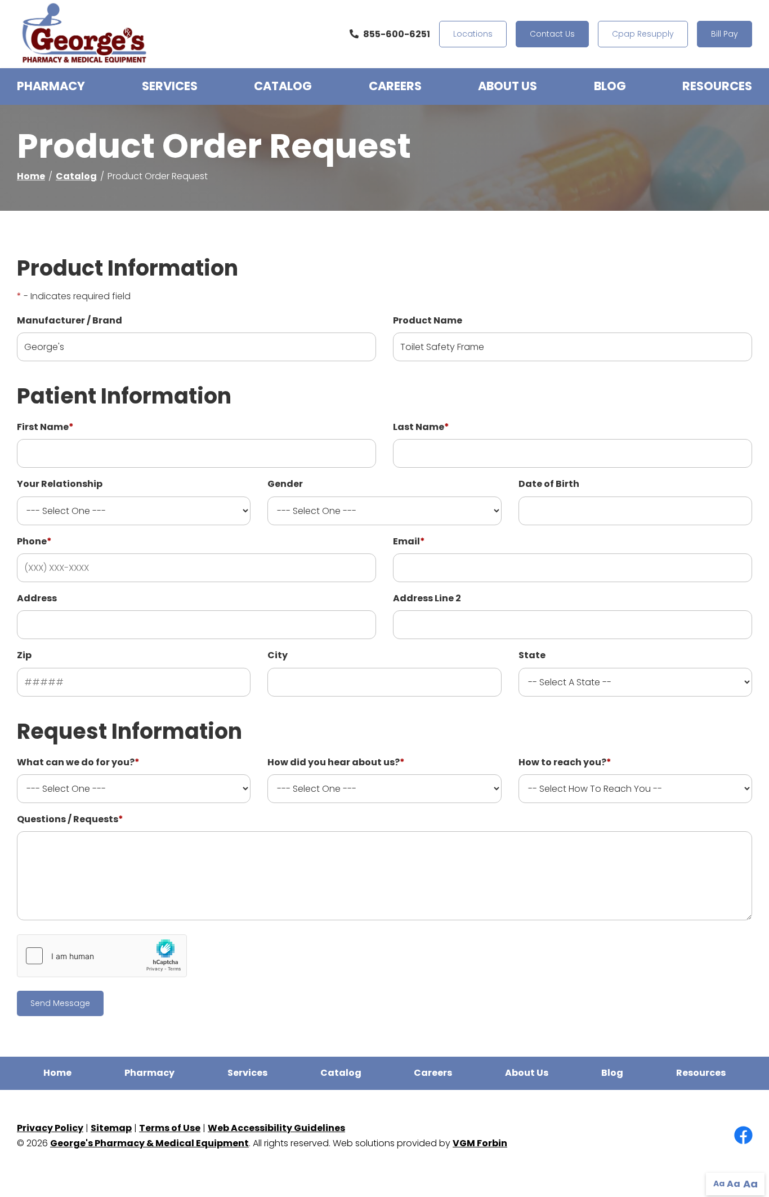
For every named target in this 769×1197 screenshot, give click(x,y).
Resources (717, 86)
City (277, 655)
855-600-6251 (396, 34)
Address (37, 598)
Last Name (421, 426)
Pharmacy (51, 86)
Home (31, 176)
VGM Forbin (480, 1143)
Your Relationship (59, 483)
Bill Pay (724, 33)
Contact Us (552, 33)
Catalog (283, 86)
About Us (507, 86)
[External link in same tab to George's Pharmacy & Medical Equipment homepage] (84, 34)
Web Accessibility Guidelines (276, 1127)
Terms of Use (169, 1127)
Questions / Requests (70, 819)
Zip (24, 655)
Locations (473, 33)
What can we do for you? (78, 762)
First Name (45, 426)
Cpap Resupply (643, 33)
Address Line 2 (427, 598)
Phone (34, 541)
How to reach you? (564, 762)
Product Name (427, 320)
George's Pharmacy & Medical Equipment (149, 1143)
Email (409, 541)
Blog (610, 86)
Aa (719, 1183)
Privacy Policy (50, 1127)
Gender (285, 483)
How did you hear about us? (336, 762)
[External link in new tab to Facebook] (743, 1136)
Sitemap (111, 1127)
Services (170, 86)
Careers (395, 86)
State (532, 655)
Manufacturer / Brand (69, 320)
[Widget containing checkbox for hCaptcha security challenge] (102, 955)
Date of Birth (548, 483)
